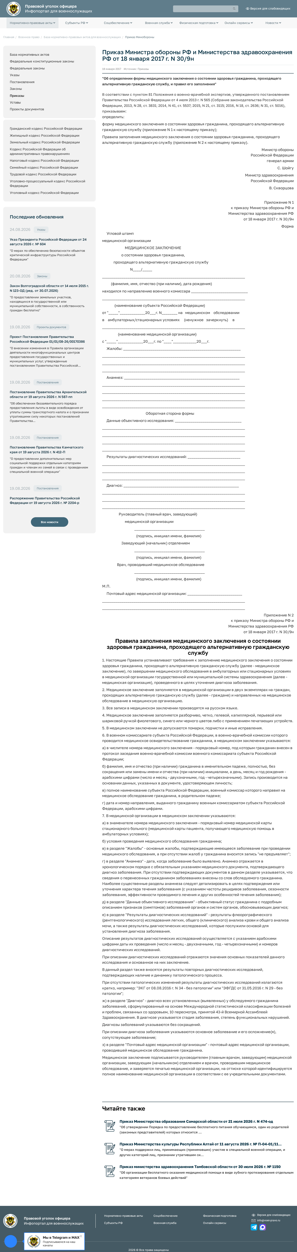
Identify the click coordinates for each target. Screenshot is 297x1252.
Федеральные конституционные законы (42, 61)
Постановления (22, 82)
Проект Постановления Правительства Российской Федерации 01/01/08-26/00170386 (47, 339)
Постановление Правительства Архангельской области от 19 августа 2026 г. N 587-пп (48, 394)
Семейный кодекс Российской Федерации (44, 167)
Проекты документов (27, 109)
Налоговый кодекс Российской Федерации (44, 160)
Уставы (15, 102)
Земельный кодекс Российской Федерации (45, 142)
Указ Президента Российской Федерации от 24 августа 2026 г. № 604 (48, 241)
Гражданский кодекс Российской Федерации (46, 128)
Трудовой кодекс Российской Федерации (43, 174)
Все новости (49, 522)
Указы (15, 75)
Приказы (17, 95)
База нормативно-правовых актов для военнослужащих (82, 37)
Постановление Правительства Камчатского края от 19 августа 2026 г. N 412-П (46, 449)
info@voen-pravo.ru (268, 1220)
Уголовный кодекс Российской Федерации (44, 193)
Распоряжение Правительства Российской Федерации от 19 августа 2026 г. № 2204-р (45, 500)
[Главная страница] (14, 8)
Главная (8, 37)
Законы (16, 89)
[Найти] (234, 8)
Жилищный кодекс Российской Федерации (44, 135)
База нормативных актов (29, 54)
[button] (32, 22)
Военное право (29, 37)
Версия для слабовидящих (270, 8)
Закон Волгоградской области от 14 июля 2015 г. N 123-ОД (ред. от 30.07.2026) (49, 288)
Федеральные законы (27, 68)
